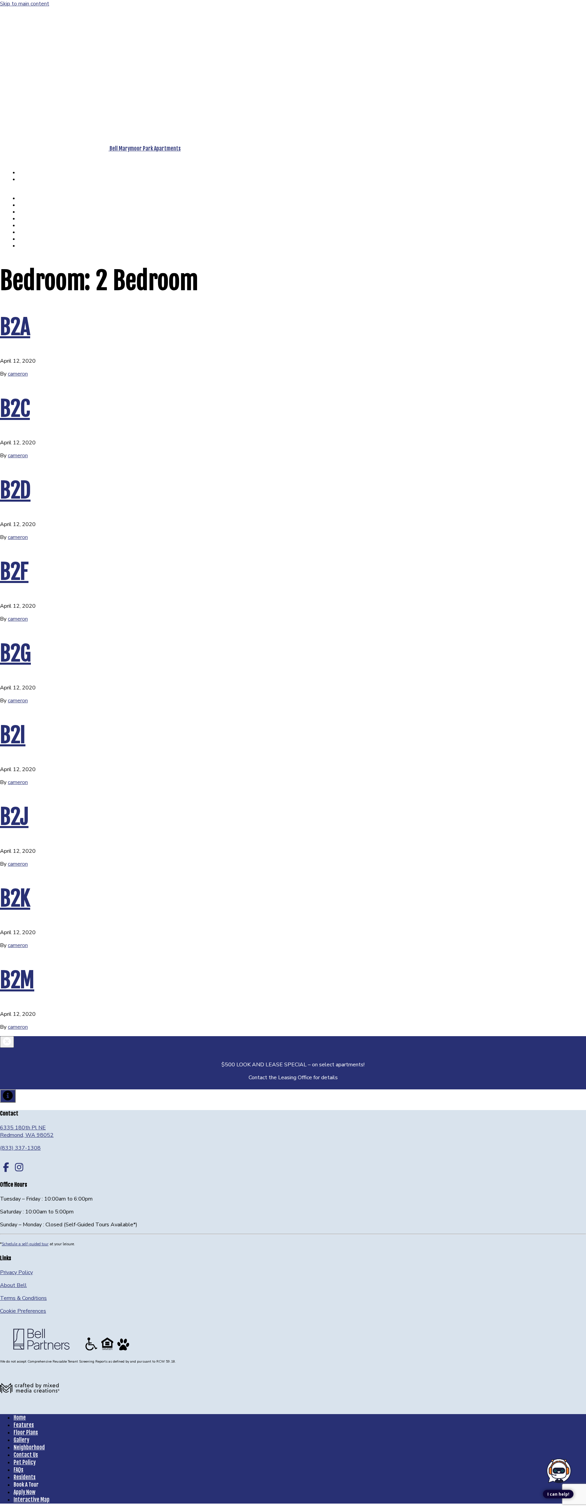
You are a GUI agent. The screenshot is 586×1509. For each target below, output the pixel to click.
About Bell (13, 1285)
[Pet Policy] (123, 1350)
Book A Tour (29, 173)
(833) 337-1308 (22, 155)
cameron (18, 374)
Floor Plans (38, 205)
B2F (14, 571)
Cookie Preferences (23, 1311)
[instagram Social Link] (19, 1167)
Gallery (34, 211)
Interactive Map (32, 1499)
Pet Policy (37, 232)
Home (20, 1417)
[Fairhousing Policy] (108, 1350)
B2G (15, 653)
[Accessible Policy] (92, 1350)
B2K (15, 898)
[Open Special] (8, 1096)
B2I (12, 735)
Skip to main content (24, 3)
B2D (15, 490)
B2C (15, 408)
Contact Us (38, 225)
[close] (7, 1042)
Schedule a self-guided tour (25, 1244)
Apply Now (31, 180)
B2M (17, 980)
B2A (15, 327)
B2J (14, 816)
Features (36, 198)
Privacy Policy (16, 1272)
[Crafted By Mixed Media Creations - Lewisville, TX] (29, 1405)
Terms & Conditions (23, 1298)
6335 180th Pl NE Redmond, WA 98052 (27, 1131)
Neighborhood (42, 218)
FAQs (31, 239)
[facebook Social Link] (6, 1167)
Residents (37, 245)
